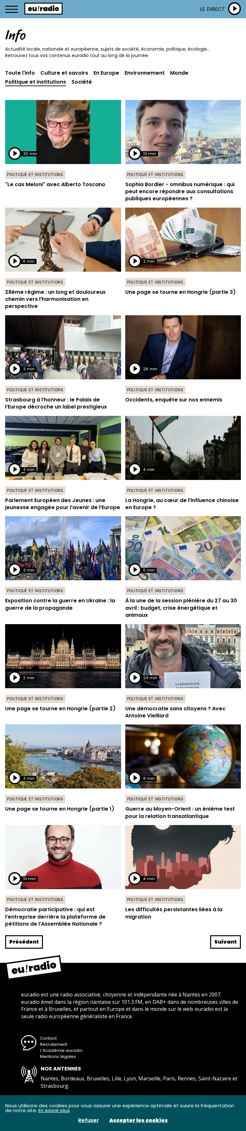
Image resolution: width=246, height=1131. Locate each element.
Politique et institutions (35, 82)
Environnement (145, 73)
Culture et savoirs (64, 73)
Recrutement (53, 1044)
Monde (179, 73)
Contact (48, 1038)
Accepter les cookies (138, 1120)
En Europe (106, 73)
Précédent (24, 941)
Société (81, 82)
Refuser (88, 1120)
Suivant (225, 941)
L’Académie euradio (61, 1050)
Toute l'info (20, 73)
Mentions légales (58, 1056)
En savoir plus (54, 1110)
